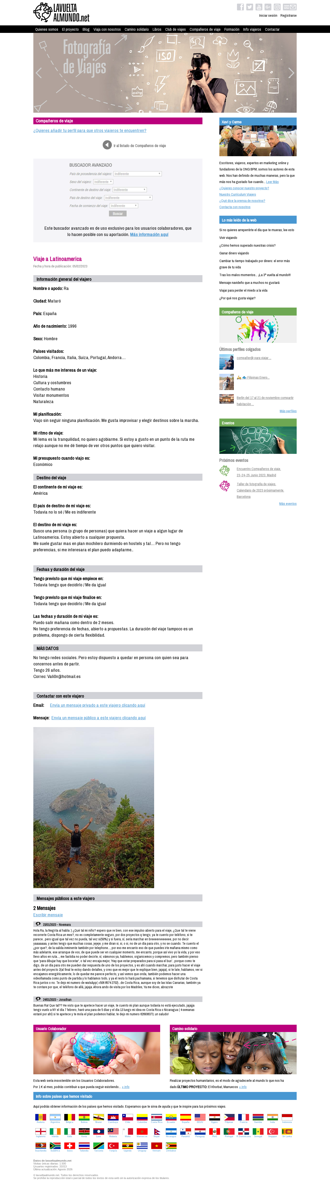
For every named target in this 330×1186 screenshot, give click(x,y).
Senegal (258, 1136)
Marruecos (142, 1136)
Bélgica (69, 1122)
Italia (69, 1136)
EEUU (200, 1122)
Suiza (69, 1150)
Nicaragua (171, 1136)
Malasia (113, 1136)
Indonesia (287, 1122)
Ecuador (171, 1122)
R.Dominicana (244, 1136)
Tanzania (98, 1150)
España (185, 1122)
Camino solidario (137, 29)
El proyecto (70, 29)
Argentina (55, 1122)
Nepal (156, 1136)
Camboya (113, 1122)
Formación (231, 29)
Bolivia (84, 1122)
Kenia (84, 1136)
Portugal (229, 1136)
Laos (98, 1136)
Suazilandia (40, 1150)
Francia (243, 1122)
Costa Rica (156, 1122)
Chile (127, 1122)
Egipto (214, 1122)
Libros (157, 29)
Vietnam (156, 1150)
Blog (86, 29)
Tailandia (84, 1150)
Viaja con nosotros (107, 29)
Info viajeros (252, 29)
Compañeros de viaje (205, 29)
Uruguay (142, 1150)
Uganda (127, 1150)
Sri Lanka (287, 1136)
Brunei (98, 1122)
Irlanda (55, 1136)
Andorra (40, 1122)
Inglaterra (40, 1136)
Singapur (272, 1136)
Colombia (142, 1122)
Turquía (113, 1150)
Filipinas (229, 1122)
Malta (127, 1136)
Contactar (272, 29)
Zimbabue (171, 1150)
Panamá (185, 1136)
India (272, 1122)
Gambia (258, 1122)
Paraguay (200, 1136)
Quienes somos (46, 29)
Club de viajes (175, 29)
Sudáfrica (55, 1150)
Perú (214, 1136)
